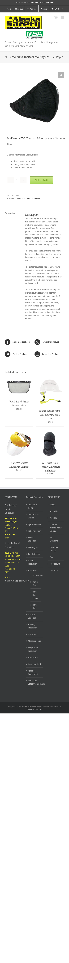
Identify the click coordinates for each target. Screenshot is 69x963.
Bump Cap (35, 584)
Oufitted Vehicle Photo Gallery (56, 527)
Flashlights (33, 547)
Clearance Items (32, 506)
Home (52, 504)
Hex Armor (33, 634)
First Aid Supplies (32, 539)
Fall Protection (34, 531)
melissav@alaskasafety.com (17, 580)
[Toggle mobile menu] (62, 17)
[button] (61, 75)
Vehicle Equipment (33, 672)
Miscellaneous (34, 641)
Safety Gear (33, 657)
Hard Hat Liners (24, 198)
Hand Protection (32, 562)
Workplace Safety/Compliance (36, 682)
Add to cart (41, 180)
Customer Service (54, 549)
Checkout (54, 570)
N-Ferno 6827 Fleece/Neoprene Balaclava (50, 466)
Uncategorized (34, 664)
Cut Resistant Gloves (33, 516)
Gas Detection (34, 554)
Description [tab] (10, 213)
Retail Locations (54, 539)
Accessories (37, 575)
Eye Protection (34, 524)
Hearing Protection (32, 626)
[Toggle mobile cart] (56, 17)
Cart (51, 557)
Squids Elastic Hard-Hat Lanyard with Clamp (50, 414)
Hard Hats (36, 198)
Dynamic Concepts (34, 709)
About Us (53, 511)
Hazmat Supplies (32, 616)
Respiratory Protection (33, 649)
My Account (55, 563)
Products (53, 518)
